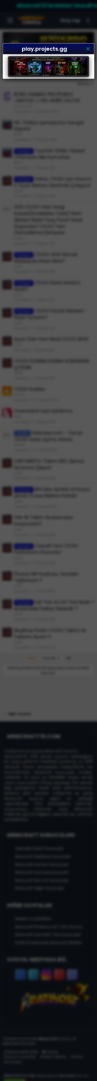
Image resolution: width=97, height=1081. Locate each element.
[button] (87, 49)
